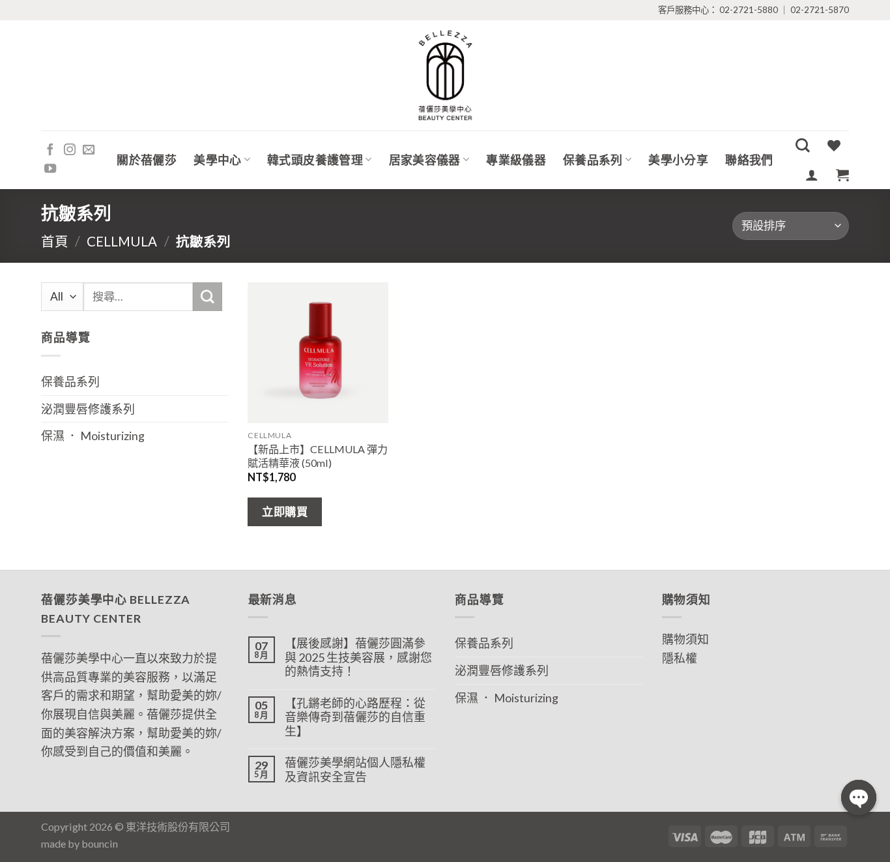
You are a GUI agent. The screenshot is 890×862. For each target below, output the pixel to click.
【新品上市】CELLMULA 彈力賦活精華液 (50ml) (318, 456)
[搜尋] (803, 145)
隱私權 (679, 658)
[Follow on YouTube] (50, 169)
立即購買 (285, 511)
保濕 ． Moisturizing (93, 435)
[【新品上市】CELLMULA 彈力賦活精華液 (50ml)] (318, 352)
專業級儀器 (516, 160)
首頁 (54, 241)
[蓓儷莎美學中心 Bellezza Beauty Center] (445, 75)
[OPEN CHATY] (858, 797)
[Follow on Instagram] (70, 150)
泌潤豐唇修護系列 (88, 409)
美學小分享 (678, 160)
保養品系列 (593, 160)
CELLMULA (122, 241)
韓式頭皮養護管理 (315, 160)
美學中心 (217, 160)
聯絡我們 (749, 160)
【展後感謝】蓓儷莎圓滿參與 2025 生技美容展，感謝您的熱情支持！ (358, 657)
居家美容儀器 (425, 160)
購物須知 (685, 639)
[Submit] (207, 296)
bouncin (99, 843)
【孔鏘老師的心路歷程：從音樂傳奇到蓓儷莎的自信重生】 (355, 717)
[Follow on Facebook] (50, 150)
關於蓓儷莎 (147, 160)
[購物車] (842, 174)
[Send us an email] (88, 150)
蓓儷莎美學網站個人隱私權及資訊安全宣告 (355, 770)
